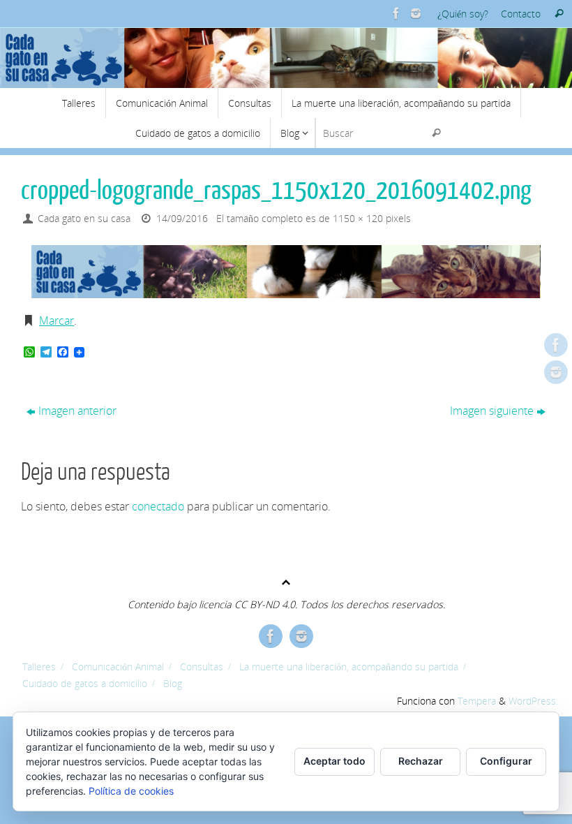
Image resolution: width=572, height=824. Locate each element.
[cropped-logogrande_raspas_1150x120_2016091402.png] (286, 271)
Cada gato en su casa (84, 218)
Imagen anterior (77, 410)
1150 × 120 (358, 218)
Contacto (521, 13)
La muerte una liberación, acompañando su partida (348, 666)
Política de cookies (131, 791)
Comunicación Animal (118, 666)
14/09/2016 (182, 218)
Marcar (56, 320)
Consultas (201, 666)
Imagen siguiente (492, 410)
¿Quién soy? (462, 13)
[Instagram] (414, 13)
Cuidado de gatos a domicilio (84, 683)
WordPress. (533, 700)
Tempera (477, 700)
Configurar (506, 761)
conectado (158, 506)
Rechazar (420, 761)
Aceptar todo (334, 761)
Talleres (39, 666)
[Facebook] (395, 13)
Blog (172, 683)
